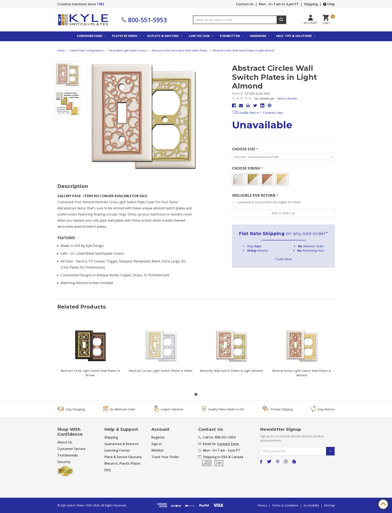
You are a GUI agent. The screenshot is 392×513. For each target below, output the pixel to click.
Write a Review (287, 98)
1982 (100, 4)
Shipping (311, 4)
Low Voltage (200, 36)
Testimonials (67, 455)
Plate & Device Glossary (123, 457)
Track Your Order (165, 457)
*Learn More (283, 259)
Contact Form (228, 444)
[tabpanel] (90, 354)
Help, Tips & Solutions (294, 36)
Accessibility (311, 505)
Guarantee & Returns (121, 444)
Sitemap (329, 505)
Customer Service (71, 448)
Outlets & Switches (163, 36)
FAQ (107, 470)
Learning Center (117, 450)
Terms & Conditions (285, 505)
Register (158, 437)
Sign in (156, 444)
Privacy (262, 505)
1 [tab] (195, 394)
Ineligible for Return (255, 195)
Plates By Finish (125, 36)
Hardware (258, 36)
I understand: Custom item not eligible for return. (269, 202)
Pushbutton (230, 36)
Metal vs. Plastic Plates (122, 463)
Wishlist (157, 450)
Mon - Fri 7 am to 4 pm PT (279, 4)
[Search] (281, 20)
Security (64, 462)
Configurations (90, 36)
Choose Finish (247, 168)
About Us (64, 442)
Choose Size (245, 149)
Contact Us (245, 4)
